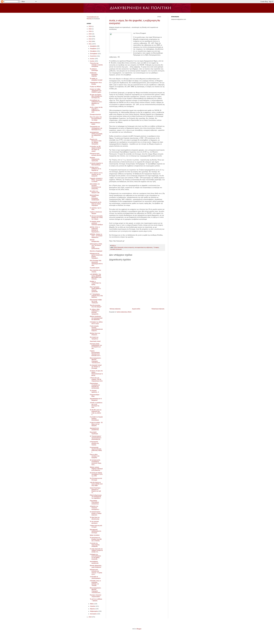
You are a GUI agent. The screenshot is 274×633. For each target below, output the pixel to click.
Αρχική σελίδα (136, 309)
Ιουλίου (92, 58)
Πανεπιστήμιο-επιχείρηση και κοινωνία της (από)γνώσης (95, 386)
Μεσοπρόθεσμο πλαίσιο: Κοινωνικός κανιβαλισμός (94, 197)
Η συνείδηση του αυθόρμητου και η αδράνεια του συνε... (96, 103)
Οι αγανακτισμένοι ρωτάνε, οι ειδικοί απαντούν (95, 513)
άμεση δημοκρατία (118, 247)
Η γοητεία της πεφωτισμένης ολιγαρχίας (95, 544)
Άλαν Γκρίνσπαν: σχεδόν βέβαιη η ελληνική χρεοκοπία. (95, 289)
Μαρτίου (92, 609)
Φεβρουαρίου (94, 611)
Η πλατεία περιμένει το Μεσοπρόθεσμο (96, 163)
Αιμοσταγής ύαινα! (95, 341)
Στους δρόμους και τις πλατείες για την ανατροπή (96, 174)
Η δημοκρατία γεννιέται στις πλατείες (94, 443)
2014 (90, 36)
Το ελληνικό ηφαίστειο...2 (94, 391)
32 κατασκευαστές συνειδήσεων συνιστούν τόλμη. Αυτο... (95, 462)
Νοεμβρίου (93, 48)
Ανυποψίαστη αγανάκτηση (94, 562)
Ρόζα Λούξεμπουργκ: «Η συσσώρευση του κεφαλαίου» (96, 496)
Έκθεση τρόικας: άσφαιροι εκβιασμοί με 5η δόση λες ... (96, 468)
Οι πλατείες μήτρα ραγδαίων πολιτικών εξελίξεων (96, 223)
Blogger (139, 629)
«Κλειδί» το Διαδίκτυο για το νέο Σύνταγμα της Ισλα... (96, 405)
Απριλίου (93, 606)
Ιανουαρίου (93, 614)
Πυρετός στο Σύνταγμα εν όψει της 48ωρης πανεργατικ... (95, 142)
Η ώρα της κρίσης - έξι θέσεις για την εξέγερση (96, 424)
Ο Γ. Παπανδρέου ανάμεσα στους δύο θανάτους (96, 295)
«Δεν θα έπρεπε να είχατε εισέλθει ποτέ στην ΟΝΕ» (96, 484)
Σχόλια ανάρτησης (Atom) (124, 312)
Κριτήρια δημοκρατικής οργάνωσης (95, 159)
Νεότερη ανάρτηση (115, 309)
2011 (90, 44)
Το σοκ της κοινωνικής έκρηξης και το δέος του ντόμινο (96, 217)
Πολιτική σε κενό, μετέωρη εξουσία (95, 154)
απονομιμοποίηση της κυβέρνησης (143, 247)
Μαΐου (92, 604)
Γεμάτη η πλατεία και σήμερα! (96, 212)
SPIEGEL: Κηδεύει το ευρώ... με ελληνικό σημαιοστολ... (96, 236)
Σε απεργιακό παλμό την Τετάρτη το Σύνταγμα (96, 366)
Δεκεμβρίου (93, 46)
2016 (90, 31)
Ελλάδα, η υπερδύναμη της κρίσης (95, 283)
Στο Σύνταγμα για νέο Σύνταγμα (96, 479)
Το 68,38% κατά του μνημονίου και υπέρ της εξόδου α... (95, 412)
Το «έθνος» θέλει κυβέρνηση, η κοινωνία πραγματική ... (95, 312)
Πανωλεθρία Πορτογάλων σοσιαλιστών (94, 502)
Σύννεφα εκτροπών (95, 114)
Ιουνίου (92, 61)
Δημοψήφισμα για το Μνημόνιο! (96, 399)
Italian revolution (95, 535)
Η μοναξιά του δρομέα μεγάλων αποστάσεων (96, 418)
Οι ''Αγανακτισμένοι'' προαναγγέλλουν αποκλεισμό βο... (95, 437)
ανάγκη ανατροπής (129, 247)
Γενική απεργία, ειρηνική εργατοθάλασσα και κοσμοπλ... (96, 328)
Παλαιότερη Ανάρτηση (158, 309)
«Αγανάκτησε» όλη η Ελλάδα (96, 83)
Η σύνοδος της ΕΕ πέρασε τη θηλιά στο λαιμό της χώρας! (95, 149)
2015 (90, 34)
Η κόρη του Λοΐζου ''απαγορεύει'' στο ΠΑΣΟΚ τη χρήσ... (96, 90)
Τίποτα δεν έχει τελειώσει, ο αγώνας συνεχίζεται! (96, 64)
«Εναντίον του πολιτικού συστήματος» (94, 508)
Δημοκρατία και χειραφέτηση (94, 428)
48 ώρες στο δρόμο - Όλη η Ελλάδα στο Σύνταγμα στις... (96, 96)
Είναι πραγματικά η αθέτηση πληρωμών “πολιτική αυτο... (95, 360)
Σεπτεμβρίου (94, 53)
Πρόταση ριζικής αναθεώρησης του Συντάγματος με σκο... (96, 346)
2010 (90, 617)
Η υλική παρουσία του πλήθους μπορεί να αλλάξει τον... (96, 550)
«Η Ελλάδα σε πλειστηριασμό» (95, 577)
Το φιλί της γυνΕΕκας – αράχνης (96, 599)
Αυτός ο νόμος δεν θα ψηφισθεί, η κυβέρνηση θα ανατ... (96, 110)
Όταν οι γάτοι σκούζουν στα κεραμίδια (94, 456)
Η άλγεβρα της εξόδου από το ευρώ (96, 322)
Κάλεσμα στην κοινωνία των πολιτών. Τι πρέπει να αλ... (96, 572)
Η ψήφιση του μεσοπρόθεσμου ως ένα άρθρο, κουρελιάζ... (95, 557)
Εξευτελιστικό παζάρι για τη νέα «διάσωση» (96, 301)
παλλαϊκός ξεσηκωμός (116, 249)
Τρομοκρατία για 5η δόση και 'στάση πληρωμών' (95, 204)
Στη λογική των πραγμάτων (94, 337)
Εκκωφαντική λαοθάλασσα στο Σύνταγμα (95, 531)
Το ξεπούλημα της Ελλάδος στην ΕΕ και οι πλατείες (96, 539)
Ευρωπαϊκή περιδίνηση (94, 432)
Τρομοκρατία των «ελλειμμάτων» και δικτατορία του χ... (96, 128)
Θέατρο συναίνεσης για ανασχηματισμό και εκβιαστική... (96, 318)
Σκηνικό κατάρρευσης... (95, 240)
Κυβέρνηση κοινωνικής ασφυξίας (94, 74)
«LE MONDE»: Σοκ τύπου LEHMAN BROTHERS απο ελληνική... (95, 277)
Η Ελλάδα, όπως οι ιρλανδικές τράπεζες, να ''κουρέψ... (95, 583)
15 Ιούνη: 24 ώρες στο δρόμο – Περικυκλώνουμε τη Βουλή (96, 373)
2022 (90, 29)
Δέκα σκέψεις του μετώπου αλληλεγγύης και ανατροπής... (95, 186)
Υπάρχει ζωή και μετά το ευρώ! (96, 526)
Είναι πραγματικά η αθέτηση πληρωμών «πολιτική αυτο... (95, 590)
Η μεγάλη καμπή (94, 268)
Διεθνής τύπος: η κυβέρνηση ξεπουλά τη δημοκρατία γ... (95, 229)
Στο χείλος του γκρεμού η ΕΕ (94, 191)
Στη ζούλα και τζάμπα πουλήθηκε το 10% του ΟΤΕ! (96, 474)
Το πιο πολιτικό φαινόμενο (94, 522)
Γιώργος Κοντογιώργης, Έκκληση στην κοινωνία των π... (95, 353)
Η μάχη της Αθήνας (95, 86)
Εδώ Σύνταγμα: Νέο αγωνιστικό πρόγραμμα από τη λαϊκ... (96, 263)
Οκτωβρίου (93, 51)
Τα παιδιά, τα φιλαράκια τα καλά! (96, 79)
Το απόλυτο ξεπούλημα (94, 69)
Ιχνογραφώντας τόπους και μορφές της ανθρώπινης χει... (96, 135)
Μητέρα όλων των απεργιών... (95, 333)
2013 (90, 39)
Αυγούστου (93, 56)
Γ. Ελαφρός (156, 247)
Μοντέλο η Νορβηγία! (96, 251)
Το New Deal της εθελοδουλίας (95, 518)
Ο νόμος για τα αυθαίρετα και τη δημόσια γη (95, 169)
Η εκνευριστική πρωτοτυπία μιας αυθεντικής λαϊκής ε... (96, 450)
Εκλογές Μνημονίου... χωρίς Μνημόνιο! (96, 566)
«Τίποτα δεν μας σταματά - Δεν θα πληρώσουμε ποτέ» (96, 379)
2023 (90, 26)
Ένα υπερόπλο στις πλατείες (95, 270)
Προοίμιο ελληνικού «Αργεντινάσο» (95, 595)
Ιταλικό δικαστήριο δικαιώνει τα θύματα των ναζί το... (95, 490)
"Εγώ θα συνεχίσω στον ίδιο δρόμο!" (95, 306)
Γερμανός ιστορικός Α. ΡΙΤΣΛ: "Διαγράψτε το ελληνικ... (96, 180)
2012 (90, 41)
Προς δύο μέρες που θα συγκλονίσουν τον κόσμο (96, 118)
